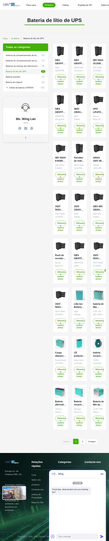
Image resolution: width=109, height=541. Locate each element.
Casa (5, 38)
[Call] (19, 129)
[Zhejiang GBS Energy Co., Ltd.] (12, 5)
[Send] (102, 536)
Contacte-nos (38, 489)
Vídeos (65, 5)
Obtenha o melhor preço (61, 78)
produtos (15, 38)
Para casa (31, 5)
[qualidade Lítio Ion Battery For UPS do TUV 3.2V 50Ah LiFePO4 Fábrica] (79, 294)
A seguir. (92, 441)
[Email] (25, 129)
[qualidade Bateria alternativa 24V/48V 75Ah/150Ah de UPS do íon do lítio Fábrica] (60, 392)
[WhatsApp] (31, 129)
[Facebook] (105, 270)
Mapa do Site (37, 502)
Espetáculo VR (85, 5)
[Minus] (102, 474)
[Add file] (53, 536)
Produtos (49, 5)
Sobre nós (36, 480)
